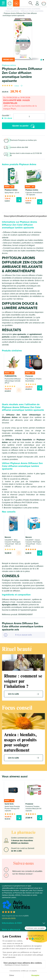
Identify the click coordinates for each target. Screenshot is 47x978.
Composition (40, 216)
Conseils (29, 216)
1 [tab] (41, 59)
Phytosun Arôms (9, 65)
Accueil (9, 9)
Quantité (5, 115)
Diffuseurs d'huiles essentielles (32, 11)
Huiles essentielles (12, 11)
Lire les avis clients (9, 918)
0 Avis (17, 86)
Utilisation (20, 216)
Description (10, 216)
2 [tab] (43, 59)
